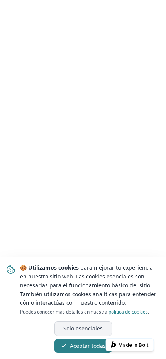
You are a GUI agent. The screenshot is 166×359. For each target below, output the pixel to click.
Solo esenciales (83, 328)
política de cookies (128, 312)
